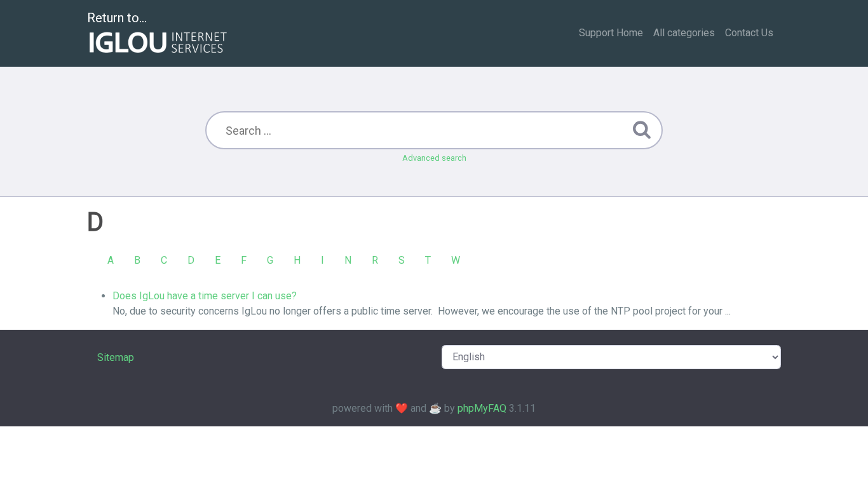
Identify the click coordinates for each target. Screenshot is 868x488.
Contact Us (749, 33)
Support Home (611, 33)
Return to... (117, 17)
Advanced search (434, 158)
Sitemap (115, 357)
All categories (684, 33)
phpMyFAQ (482, 408)
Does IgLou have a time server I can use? (204, 296)
